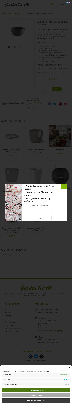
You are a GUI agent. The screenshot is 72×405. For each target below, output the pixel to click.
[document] (36, 202)
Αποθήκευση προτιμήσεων (36, 400)
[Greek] (67, 2)
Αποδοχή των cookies (36, 390)
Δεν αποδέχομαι (36, 395)
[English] (69, 2)
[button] (69, 368)
